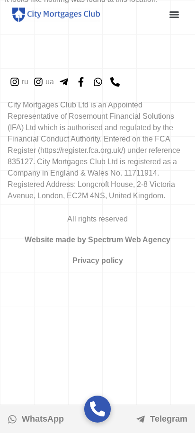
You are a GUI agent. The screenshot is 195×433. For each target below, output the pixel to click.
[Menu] (174, 15)
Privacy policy (97, 260)
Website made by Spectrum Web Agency (97, 240)
